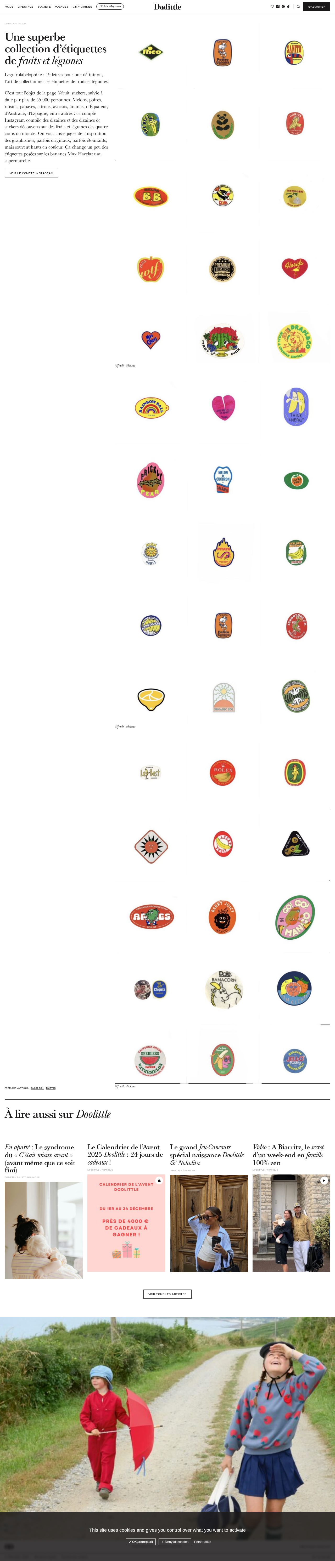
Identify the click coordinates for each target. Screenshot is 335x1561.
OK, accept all (142, 1542)
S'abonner (316, 6)
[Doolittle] (167, 6)
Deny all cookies (176, 1542)
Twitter (50, 1088)
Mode (9, 6)
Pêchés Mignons (110, 6)
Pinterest (283, 6)
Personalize (202, 1542)
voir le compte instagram (31, 173)
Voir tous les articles (167, 1294)
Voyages (62, 6)
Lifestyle (26, 6)
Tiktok (288, 6)
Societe (44, 6)
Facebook (278, 6)
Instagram (272, 6)
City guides (82, 6)
